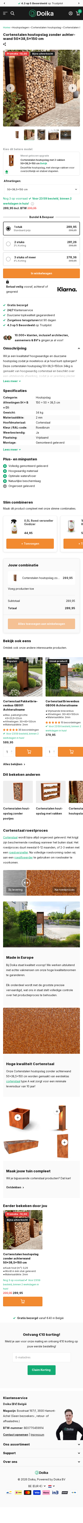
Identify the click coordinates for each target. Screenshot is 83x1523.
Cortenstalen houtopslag (46, 27)
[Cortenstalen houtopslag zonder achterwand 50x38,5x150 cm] (22, 1229)
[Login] (71, 13)
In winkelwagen (41, 273)
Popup (32, 203)
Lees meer (57, 1111)
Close (41, 1444)
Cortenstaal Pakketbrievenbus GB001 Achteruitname (20, 705)
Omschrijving (14, 348)
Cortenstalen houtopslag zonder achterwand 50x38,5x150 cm (20, 1258)
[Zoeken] (12, 13)
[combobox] (42, 189)
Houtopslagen (20, 27)
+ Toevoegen (30, 543)
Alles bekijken (13, 764)
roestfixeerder (23, 857)
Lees (10, 381)
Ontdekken (14, 1187)
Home (6, 27)
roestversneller (18, 852)
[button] (4, 3)
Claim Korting (41, 1369)
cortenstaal (13, 1081)
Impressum (37, 1434)
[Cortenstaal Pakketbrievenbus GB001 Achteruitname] (22, 677)
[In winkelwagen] (28, 751)
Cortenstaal (10, 837)
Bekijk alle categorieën (5, 13)
